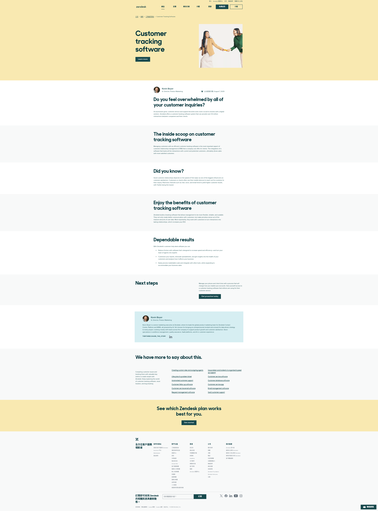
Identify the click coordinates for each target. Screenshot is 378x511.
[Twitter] (221, 495)
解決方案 (186, 6)
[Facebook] (226, 495)
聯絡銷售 (370, 507)
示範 (198, 6)
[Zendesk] (137, 442)
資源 (209, 6)
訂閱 (200, 497)
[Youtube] (236, 495)
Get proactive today (209, 296)
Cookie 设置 (159, 507)
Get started (189, 423)
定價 (174, 6)
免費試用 (222, 6)
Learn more (143, 59)
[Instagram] (241, 495)
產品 (162, 6)
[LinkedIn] (170, 336)
